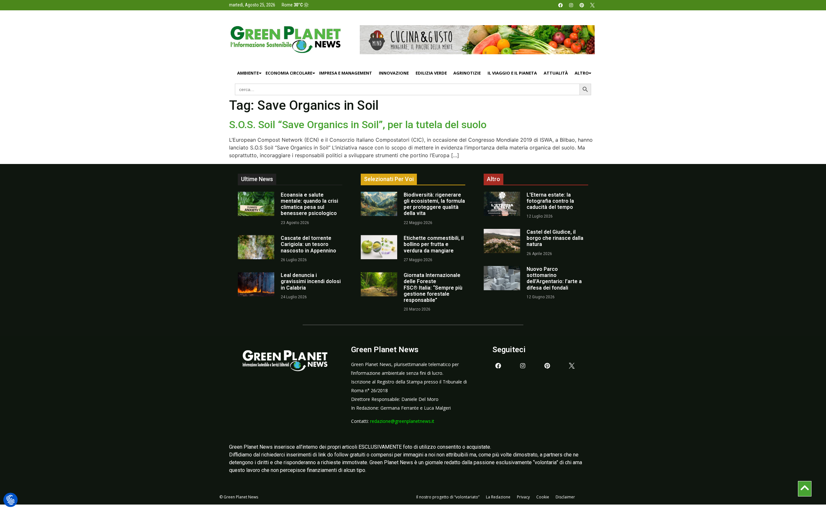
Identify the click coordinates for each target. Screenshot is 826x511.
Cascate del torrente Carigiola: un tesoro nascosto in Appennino (308, 244)
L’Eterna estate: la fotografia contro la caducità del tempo (550, 201)
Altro (582, 73)
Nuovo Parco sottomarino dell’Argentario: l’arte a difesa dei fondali (554, 278)
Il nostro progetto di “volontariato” (447, 497)
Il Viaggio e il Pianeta (512, 73)
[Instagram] (571, 5)
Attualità (556, 73)
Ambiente (248, 73)
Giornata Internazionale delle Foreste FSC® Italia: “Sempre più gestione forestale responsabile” (433, 287)
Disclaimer (565, 497)
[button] (10, 500)
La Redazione (498, 497)
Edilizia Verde (431, 73)
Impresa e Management (345, 73)
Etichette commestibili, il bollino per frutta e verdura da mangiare (434, 244)
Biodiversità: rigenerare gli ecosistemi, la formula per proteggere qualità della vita (434, 204)
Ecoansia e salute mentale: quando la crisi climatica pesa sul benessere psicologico (309, 204)
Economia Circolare (289, 73)
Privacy (523, 497)
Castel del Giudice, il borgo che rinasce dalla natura (555, 238)
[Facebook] (560, 5)
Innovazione (394, 73)
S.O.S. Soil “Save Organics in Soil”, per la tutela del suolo (358, 124)
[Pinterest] (581, 5)
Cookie (542, 497)
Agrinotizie (467, 73)
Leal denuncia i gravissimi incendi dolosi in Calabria (311, 281)
